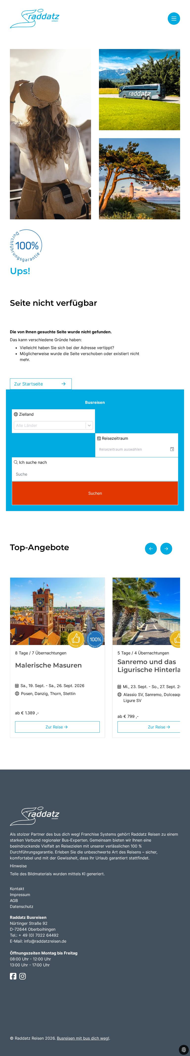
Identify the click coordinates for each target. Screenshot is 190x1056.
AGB (14, 900)
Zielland (26, 414)
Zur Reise (55, 726)
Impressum (20, 894)
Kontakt (17, 888)
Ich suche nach (32, 462)
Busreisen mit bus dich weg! (83, 1038)
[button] (151, 549)
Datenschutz (21, 906)
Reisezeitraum (114, 438)
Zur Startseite (28, 383)
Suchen (95, 493)
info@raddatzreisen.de (45, 941)
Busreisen (95, 402)
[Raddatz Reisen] (34, 18)
